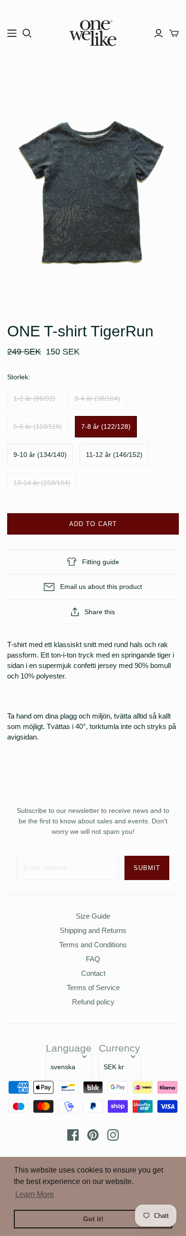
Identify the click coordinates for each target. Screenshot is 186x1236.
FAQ (93, 959)
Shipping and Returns (93, 930)
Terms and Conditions (93, 945)
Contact (93, 973)
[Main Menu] (12, 33)
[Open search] (27, 33)
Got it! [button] (93, 1219)
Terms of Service (93, 987)
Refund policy (93, 1002)
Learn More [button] (34, 1194)
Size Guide (93, 916)
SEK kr (113, 1067)
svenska (63, 1067)
